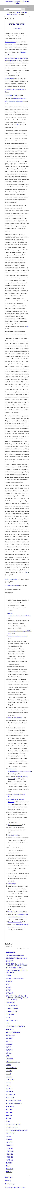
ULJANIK (9, 1139)
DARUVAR (9, 993)
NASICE (8, 1065)
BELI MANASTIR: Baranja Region (16, 958)
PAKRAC (9, 1088)
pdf (27, 326)
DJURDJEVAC (10, 1002)
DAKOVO (9, 981)
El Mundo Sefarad (9, 78)
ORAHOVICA (10, 1080)
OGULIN (8, 1074)
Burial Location (11, 952)
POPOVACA (10, 1106)
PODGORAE (10, 1097)
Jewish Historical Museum (15, 825)
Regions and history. (10, 42)
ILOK (7, 1023)
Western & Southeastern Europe (15, 1187)
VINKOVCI (9, 1148)
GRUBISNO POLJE (12, 1020)
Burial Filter (9, 944)
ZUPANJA (9, 1172)
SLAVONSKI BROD (12, 1127)
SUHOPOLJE (10, 1133)
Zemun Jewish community (15, 922)
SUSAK (8, 1136)
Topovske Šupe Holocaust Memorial (16, 911)
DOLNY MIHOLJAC (12, 1005)
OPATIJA (9, 1077)
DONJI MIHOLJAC (11, 1011)
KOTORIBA (9, 1038)
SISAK (8, 1121)
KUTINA (8, 1047)
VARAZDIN (9, 1145)
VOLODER (9, 1154)
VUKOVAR (9, 1160)
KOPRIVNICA (10, 1035)
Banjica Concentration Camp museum (17, 636)
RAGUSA (9, 1115)
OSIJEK (8, 1082)
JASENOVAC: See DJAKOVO (15, 1026)
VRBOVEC (9, 1157)
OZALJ (8, 1085)
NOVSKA (9, 1071)
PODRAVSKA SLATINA (13, 1100)
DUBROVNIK (10, 1014)
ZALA (7, 1166)
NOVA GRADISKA (11, 1068)
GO (23, 9)
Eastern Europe (10, 1184)
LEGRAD (9, 1053)
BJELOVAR (9, 961)
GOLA (8, 1017)
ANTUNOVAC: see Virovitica (15, 955)
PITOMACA (9, 1091)
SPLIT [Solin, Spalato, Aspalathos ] (16, 1130)
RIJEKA (8, 1118)
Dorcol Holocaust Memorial (15, 717)
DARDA (8, 990)
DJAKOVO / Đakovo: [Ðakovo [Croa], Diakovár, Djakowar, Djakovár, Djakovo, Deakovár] (17, 997)
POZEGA (9, 1109)
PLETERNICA (10, 1094)
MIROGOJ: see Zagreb (13, 1062)
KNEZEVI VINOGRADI (13, 1032)
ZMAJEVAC (9, 1169)
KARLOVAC (10, 1029)
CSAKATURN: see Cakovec (14, 978)
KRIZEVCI (9, 1044)
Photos (18, 124)
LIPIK (7, 1056)
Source (27, 572)
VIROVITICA (10, 1151)
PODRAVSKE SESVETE (14, 1103)
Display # (20, 948)
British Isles (8, 1177)
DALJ (7, 984)
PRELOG (9, 1112)
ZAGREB (9, 1163)
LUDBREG (9, 1059)
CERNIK (8, 975)
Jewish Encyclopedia (11, 579)
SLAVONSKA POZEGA (13, 1124)
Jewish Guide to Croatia (11, 95)
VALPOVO (9, 1142)
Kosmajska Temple (13, 835)
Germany (8, 1180)
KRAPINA (9, 1041)
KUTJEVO (9, 1050)
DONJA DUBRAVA (12, 1008)
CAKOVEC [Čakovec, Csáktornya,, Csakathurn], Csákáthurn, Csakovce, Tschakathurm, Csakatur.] (16, 965)
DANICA (8, 987)
